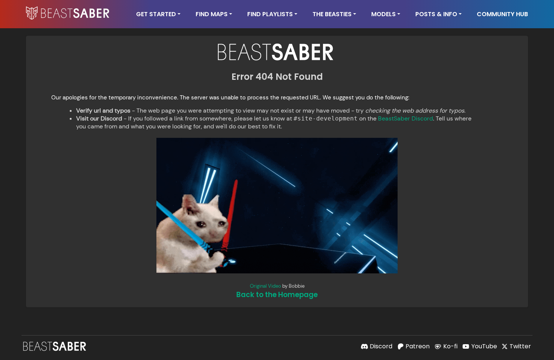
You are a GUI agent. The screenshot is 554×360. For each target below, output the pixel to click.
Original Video (265, 286)
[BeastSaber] (55, 346)
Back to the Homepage (277, 295)
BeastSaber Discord (405, 118)
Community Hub (502, 14)
